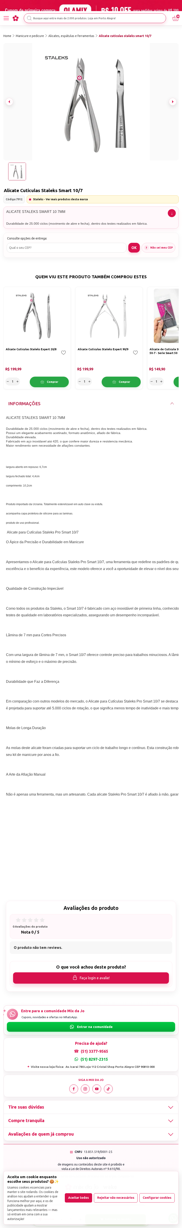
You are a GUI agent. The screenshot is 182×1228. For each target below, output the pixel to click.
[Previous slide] (9, 101)
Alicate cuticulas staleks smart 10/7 (125, 36)
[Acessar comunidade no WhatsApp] (91, 1027)
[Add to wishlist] (63, 355)
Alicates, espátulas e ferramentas (71, 36)
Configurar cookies (157, 1197)
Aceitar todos (78, 1197)
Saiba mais (172, 213)
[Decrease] (7, 381)
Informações (24, 403)
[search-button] (29, 18)
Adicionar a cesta (49, 382)
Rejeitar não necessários (115, 1197)
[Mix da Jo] (15, 18)
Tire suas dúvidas (26, 1106)
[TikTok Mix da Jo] (108, 1088)
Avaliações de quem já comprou (41, 1134)
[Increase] (17, 381)
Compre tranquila (26, 1120)
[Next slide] (172, 101)
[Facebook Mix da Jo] (73, 1088)
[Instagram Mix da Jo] (85, 1088)
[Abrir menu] (6, 18)
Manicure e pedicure (30, 36)
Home (7, 36)
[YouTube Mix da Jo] (96, 1088)
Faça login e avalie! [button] (95, 978)
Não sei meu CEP (161, 247)
